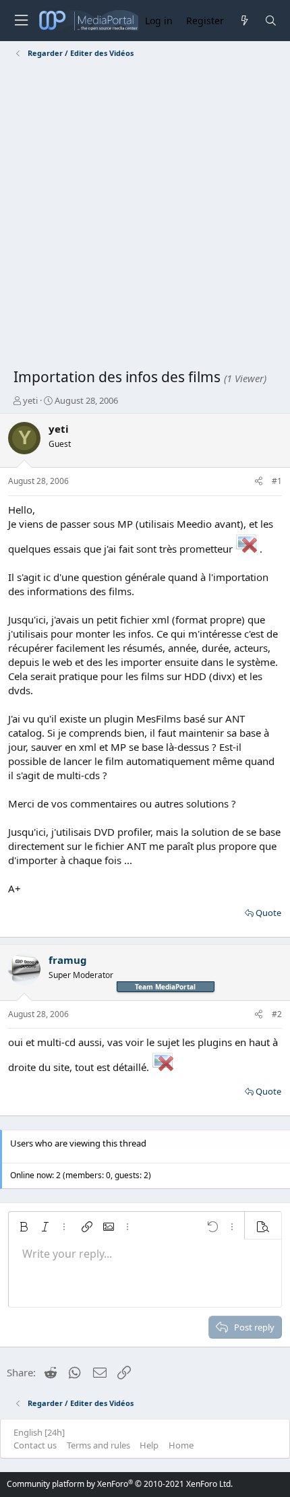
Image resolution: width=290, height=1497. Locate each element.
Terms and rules (98, 1445)
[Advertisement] (145, 216)
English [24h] (39, 1432)
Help (149, 1445)
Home (181, 1445)
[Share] (258, 481)
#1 (277, 481)
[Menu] (21, 20)
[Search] (271, 20)
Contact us (35, 1445)
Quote (268, 913)
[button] (23, 1227)
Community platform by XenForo (120, 1484)
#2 (277, 1014)
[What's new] (244, 20)
